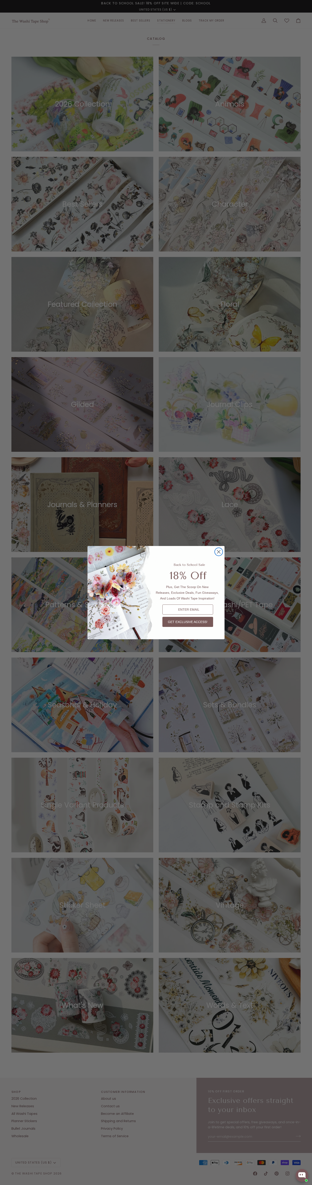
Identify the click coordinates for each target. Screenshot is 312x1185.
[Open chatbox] (302, 1175)
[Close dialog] (219, 552)
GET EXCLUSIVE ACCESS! (187, 622)
